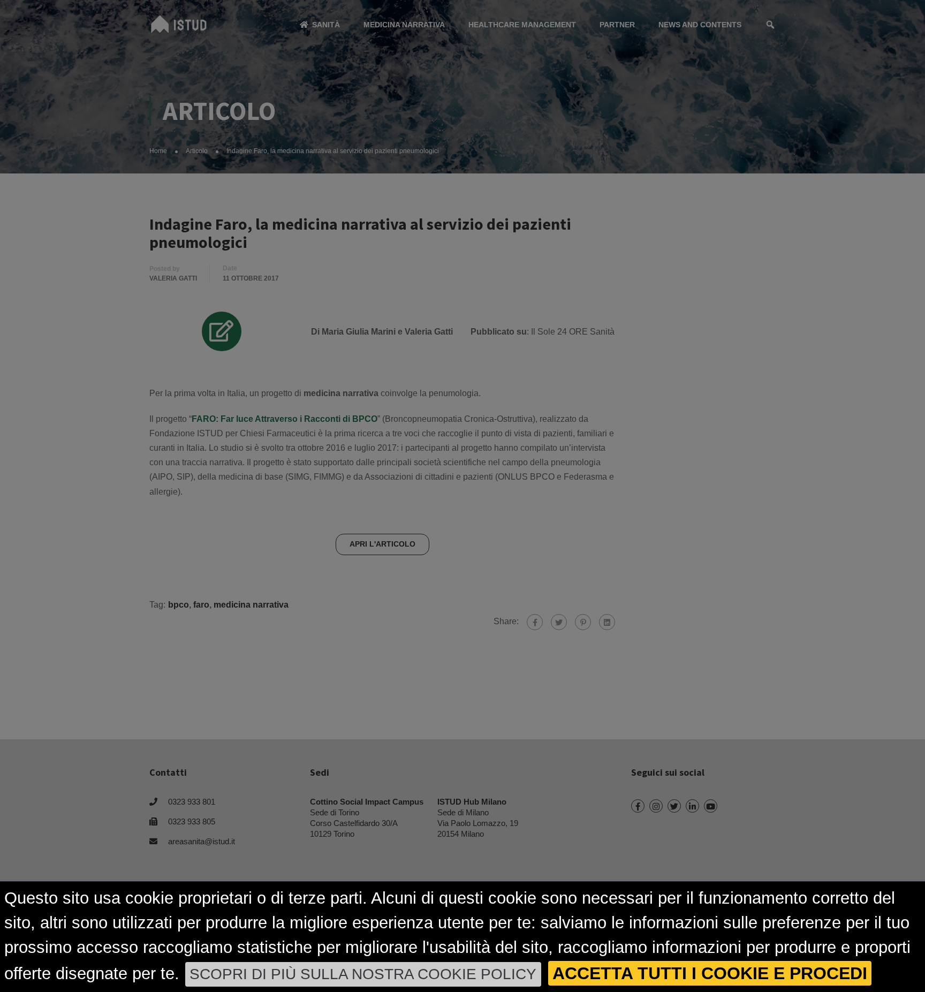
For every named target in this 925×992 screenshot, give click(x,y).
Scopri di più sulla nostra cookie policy (362, 974)
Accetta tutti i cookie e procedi (709, 973)
